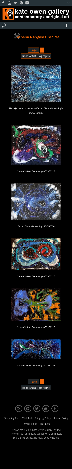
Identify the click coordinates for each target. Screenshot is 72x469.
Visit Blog (45, 423)
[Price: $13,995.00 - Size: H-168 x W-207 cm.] (36, 164)
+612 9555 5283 (53, 434)
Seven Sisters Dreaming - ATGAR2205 (36, 365)
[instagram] (27, 3)
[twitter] (15, 3)
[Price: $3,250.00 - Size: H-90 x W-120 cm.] (36, 219)
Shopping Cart (12, 418)
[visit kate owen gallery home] (36, 14)
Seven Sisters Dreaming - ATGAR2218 (36, 276)
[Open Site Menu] (68, 25)
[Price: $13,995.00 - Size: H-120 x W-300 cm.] (36, 358)
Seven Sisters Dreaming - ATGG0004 (36, 226)
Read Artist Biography (36, 56)
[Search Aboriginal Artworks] (3, 25)
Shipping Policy (43, 418)
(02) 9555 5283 (28, 434)
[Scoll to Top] (66, 463)
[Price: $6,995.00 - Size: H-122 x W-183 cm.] (36, 319)
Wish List (27, 418)
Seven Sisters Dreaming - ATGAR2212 (36, 171)
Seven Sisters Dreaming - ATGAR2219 (36, 327)
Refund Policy (60, 418)
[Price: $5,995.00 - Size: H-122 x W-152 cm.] (36, 101)
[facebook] (3, 3)
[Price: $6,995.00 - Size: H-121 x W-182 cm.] (36, 269)
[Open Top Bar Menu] (68, 3)
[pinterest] (21, 3)
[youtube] (9, 3)
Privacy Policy (30, 423)
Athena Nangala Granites (38, 36)
